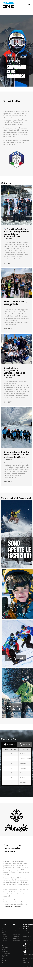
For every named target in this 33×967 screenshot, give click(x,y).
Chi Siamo (5, 938)
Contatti (4, 940)
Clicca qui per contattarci (12, 906)
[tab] (8, 744)
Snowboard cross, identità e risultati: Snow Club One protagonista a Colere (16, 454)
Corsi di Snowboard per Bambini (16, 929)
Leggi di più (8, 263)
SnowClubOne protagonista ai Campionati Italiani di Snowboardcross (14, 371)
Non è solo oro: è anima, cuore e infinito (15, 302)
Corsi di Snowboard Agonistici (16, 934)
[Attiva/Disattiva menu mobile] (29, 4)
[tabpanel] (16, 766)
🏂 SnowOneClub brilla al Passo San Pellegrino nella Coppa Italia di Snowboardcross (16, 233)
